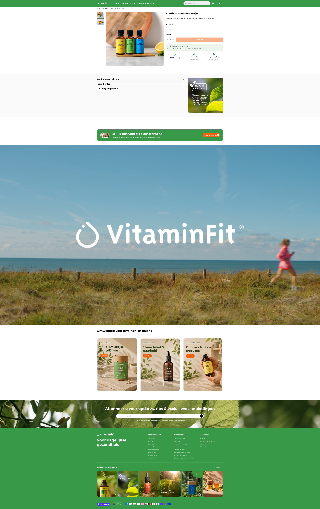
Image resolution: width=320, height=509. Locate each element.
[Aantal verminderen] (167, 40)
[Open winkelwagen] (222, 3)
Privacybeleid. (181, 420)
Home (98, 8)
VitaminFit (105, 8)
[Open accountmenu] (219, 3)
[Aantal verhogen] (173, 40)
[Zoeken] (208, 3)
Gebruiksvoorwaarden (167, 420)
